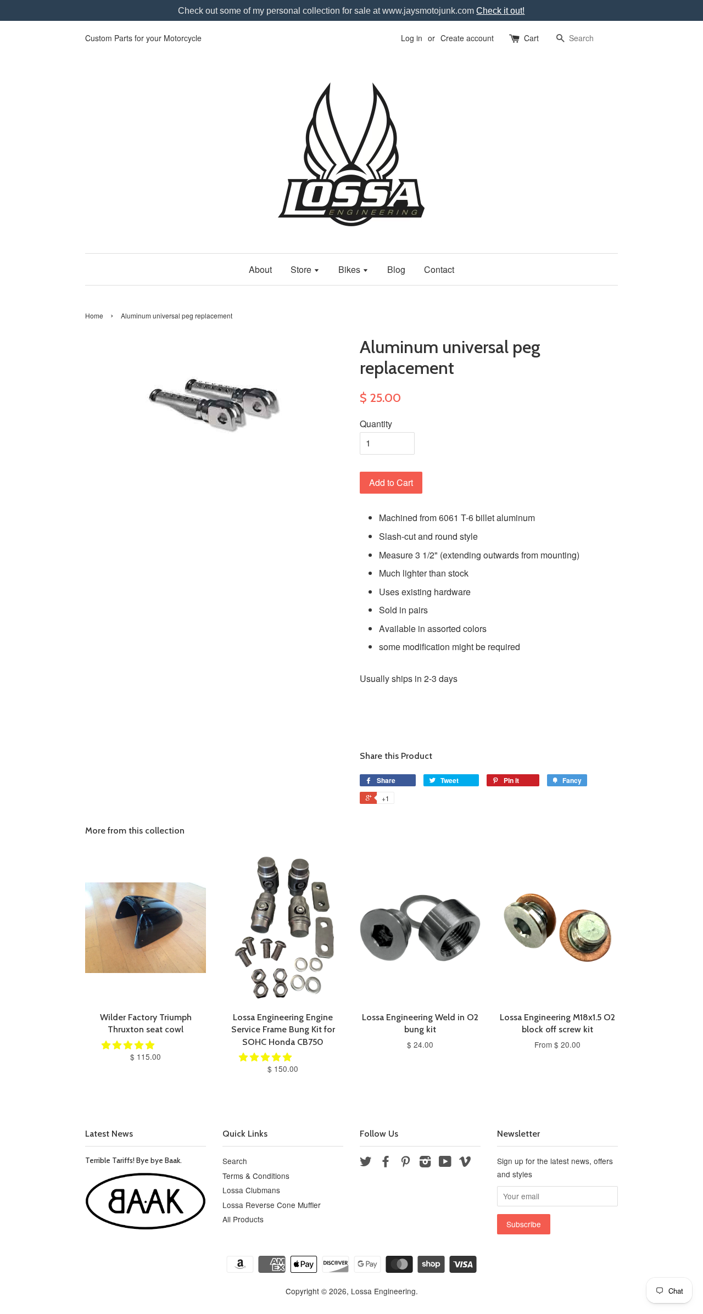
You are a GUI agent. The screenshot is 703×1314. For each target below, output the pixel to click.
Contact (439, 269)
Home (94, 315)
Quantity (376, 423)
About (260, 269)
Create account (467, 37)
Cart (531, 37)
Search (234, 1160)
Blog (396, 269)
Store (302, 269)
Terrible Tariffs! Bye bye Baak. (133, 1160)
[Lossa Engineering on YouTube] (445, 1163)
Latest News (109, 1133)
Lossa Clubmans (251, 1189)
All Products (243, 1219)
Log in (411, 37)
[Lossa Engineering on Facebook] (386, 1163)
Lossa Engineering (383, 1290)
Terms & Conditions (255, 1175)
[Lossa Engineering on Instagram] (425, 1163)
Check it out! (500, 10)
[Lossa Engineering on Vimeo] (465, 1163)
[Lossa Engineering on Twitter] (366, 1163)
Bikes (350, 269)
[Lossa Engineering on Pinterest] (405, 1163)
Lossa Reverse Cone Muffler (271, 1204)
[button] (129, 1044)
